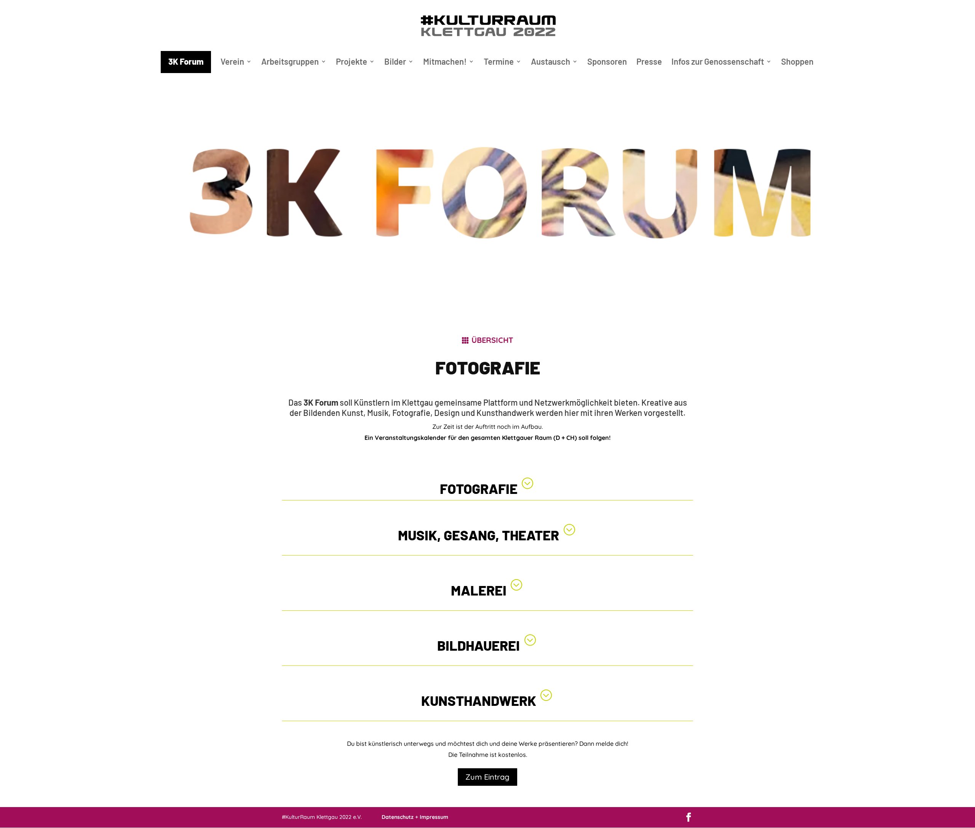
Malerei (479, 590)
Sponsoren (607, 62)
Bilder (395, 62)
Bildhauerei (478, 645)
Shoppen (797, 62)
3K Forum (185, 61)
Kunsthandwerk (478, 700)
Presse (649, 62)
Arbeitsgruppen (290, 62)
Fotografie (479, 488)
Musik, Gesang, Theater (478, 535)
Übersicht (492, 340)
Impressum (434, 817)
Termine (499, 62)
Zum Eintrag (487, 777)
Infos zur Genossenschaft (717, 62)
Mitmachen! (445, 62)
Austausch (550, 62)
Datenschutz (398, 817)
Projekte (351, 62)
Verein (232, 62)
